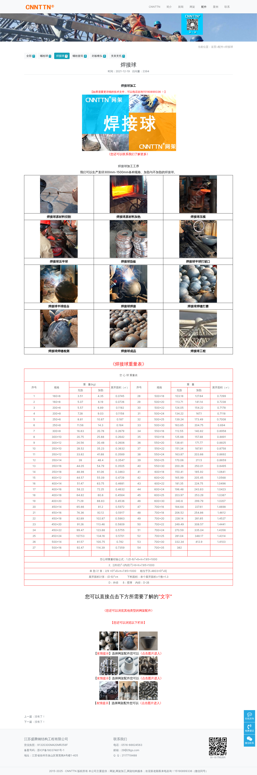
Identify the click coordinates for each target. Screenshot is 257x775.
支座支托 (117, 55)
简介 (169, 6)
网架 (192, 6)
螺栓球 (45, 55)
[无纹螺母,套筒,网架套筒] (108, 690)
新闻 (180, 6)
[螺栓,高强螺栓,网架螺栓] (128, 690)
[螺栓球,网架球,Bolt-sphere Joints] (108, 641)
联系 (227, 6)
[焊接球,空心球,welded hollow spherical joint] (128, 641)
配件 (204, 6)
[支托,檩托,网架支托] (128, 665)
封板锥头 (98, 55)
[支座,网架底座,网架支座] (148, 665)
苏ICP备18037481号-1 (50, 750)
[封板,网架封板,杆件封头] (108, 665)
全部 (30, 55)
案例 (215, 6)
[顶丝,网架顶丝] (148, 690)
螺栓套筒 (79, 55)
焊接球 (229, 46)
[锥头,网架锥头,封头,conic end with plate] (148, 641)
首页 (213, 46)
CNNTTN (154, 6)
